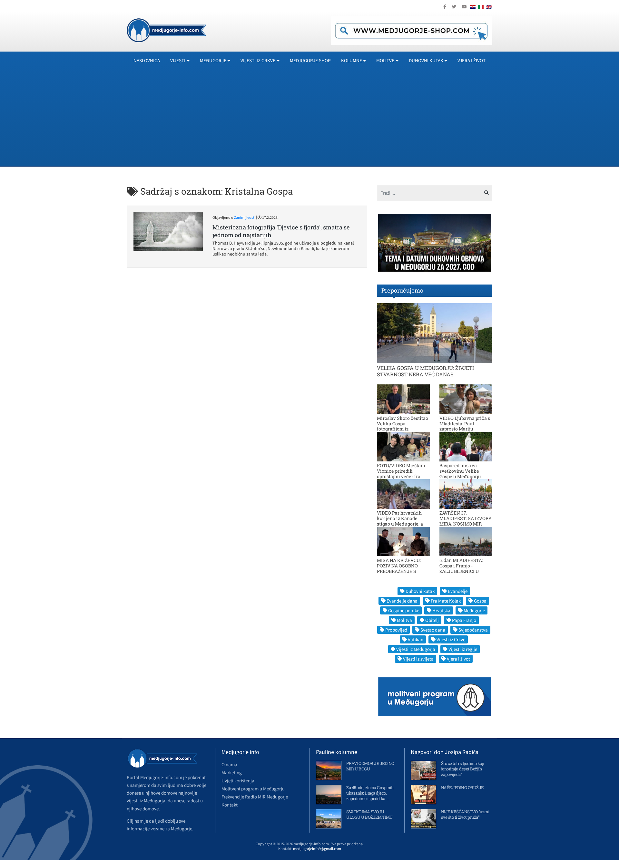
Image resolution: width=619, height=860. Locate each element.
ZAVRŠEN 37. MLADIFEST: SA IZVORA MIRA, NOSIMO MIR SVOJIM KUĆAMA (465, 521)
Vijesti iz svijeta (418, 659)
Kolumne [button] (351, 60)
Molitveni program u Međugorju (253, 789)
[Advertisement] (320, 117)
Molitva (404, 620)
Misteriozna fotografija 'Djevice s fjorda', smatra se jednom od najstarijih (281, 230)
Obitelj (432, 620)
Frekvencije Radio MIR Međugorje (254, 797)
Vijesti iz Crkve (451, 639)
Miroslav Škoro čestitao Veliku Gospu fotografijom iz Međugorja (402, 426)
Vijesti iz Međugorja (415, 649)
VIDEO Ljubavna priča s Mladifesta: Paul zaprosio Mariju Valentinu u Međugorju (464, 426)
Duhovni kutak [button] (426, 60)
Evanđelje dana (402, 601)
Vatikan (415, 639)
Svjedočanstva (473, 630)
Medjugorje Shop (310, 60)
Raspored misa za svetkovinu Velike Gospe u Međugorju (460, 470)
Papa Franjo (464, 620)
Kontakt (229, 805)
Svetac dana (432, 630)
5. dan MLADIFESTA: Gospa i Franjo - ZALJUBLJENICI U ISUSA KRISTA (461, 568)
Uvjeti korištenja (237, 781)
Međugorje (474, 610)
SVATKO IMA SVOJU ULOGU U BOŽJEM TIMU (369, 814)
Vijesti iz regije (462, 649)
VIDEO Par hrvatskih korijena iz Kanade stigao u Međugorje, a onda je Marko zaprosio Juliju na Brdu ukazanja (402, 523)
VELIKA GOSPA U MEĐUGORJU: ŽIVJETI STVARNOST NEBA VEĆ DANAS (425, 370)
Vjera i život (471, 60)
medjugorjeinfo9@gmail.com (317, 848)
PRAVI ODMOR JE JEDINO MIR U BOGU (370, 766)
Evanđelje (457, 591)
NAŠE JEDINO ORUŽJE (462, 787)
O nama (229, 764)
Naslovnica (146, 60)
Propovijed (396, 630)
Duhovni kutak (420, 591)
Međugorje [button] (213, 60)
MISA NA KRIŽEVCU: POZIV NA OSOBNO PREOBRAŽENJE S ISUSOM (399, 568)
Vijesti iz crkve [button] (258, 60)
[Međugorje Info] (166, 29)
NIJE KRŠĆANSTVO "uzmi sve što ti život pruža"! (465, 814)
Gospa (480, 601)
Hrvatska (441, 610)
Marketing (231, 772)
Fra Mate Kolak (446, 601)
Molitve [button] (385, 60)
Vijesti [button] (177, 60)
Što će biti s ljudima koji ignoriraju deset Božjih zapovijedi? (462, 768)
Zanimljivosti (244, 217)
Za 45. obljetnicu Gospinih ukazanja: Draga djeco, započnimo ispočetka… (369, 793)
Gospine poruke (403, 610)
